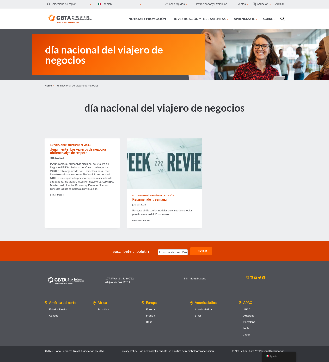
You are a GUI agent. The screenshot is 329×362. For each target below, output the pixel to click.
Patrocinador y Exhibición (211, 4)
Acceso (279, 3)
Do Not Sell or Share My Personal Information (257, 350)
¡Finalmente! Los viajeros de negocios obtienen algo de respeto (78, 151)
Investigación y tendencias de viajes (70, 145)
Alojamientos (140, 195)
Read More (58, 195)
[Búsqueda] (282, 19)
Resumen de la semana (149, 199)
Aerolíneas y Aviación (161, 195)
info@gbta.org (197, 278)
